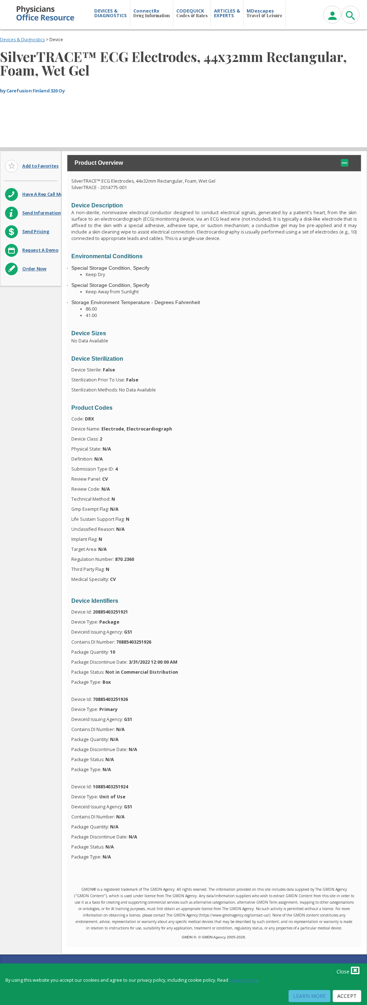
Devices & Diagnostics (22, 40)
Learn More (309, 995)
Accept (347, 995)
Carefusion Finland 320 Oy (35, 90)
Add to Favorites (40, 166)
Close (344, 971)
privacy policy (243, 980)
